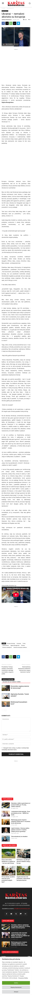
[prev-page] (3, 710)
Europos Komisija (11, 643)
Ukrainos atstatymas (7, 647)
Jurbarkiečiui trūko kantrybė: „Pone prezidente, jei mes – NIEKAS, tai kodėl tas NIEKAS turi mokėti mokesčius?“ (20, 935)
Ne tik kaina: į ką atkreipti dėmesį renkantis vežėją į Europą (23, 861)
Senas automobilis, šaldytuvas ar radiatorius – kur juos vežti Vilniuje (8, 861)
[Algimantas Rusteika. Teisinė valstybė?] (6, 696)
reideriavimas (5, 645)
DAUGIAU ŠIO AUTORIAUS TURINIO (12, 682)
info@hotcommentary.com (22, 908)
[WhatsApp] (10, 23)
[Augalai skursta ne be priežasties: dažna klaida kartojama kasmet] (23, 870)
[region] (16, 976)
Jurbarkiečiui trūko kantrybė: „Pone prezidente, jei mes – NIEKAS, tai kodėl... (20, 813)
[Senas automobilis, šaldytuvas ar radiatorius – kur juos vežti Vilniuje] (8, 853)
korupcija (19, 643)
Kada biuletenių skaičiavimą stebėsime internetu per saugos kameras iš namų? (24, 669)
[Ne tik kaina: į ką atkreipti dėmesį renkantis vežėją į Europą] (23, 853)
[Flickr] (25, 914)
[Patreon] (21, 914)
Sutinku (16, 983)
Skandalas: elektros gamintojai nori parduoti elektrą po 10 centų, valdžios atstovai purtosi (20, 926)
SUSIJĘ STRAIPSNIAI (8, 679)
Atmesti (16, 991)
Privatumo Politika (23, 978)
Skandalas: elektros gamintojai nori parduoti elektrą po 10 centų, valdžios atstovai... (20, 805)
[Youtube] (11, 914)
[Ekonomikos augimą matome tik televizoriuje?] (6, 688)
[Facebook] (3, 23)
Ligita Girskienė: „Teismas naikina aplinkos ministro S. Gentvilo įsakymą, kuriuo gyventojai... (20, 830)
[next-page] (5, 710)
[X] (7, 23)
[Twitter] (16, 914)
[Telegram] (18, 23)
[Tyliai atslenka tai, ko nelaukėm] (6, 838)
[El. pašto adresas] (14, 23)
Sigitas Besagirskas (15, 645)
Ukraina (23, 645)
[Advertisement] (16, 66)
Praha (24, 643)
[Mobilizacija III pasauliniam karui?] (6, 704)
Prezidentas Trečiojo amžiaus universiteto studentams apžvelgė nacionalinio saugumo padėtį (7, 670)
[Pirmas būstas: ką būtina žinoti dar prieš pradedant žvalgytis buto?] (8, 870)
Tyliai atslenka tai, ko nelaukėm (19, 836)
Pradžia (3, 8)
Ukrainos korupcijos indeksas (20, 647)
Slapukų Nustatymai (16, 987)
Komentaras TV (10, 8)
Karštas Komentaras (7, 19)
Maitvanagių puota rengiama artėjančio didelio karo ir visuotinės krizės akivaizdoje (20, 821)
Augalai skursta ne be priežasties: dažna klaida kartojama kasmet (23, 878)
